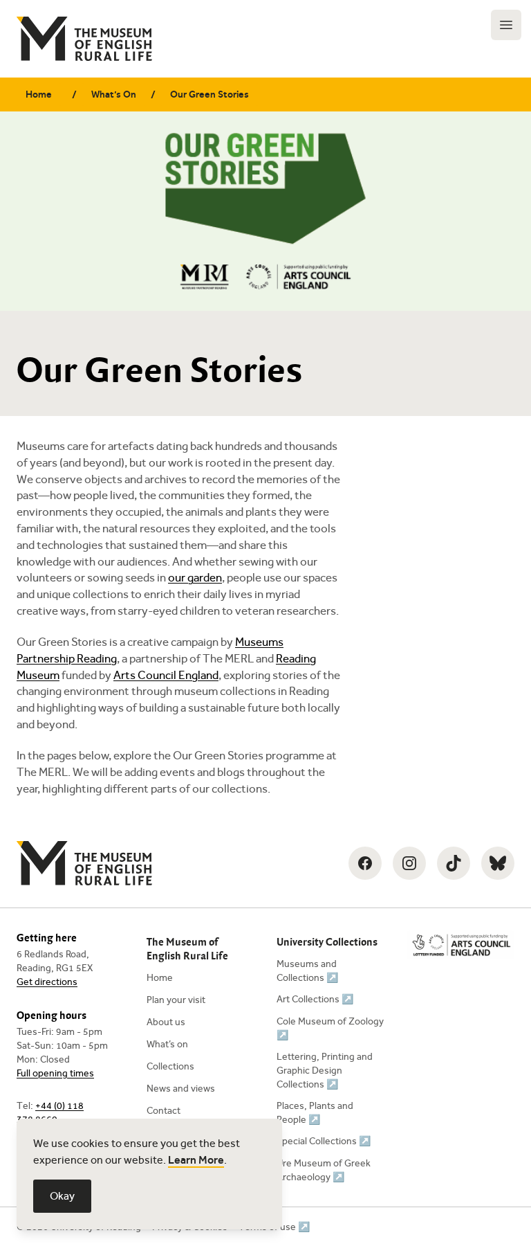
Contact (163, 1111)
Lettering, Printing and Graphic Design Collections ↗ (325, 1070)
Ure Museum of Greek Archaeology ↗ (324, 1170)
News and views (181, 1088)
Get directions (47, 982)
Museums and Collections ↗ (307, 971)
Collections (170, 1066)
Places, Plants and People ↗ (315, 1113)
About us (166, 1022)
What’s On (113, 94)
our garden (195, 577)
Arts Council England (165, 675)
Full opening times (55, 1073)
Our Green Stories (209, 94)
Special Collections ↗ (324, 1141)
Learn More (196, 1159)
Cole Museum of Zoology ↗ (330, 1028)
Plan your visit (176, 1000)
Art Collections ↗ (315, 999)
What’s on (167, 1044)
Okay (62, 1195)
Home (39, 94)
